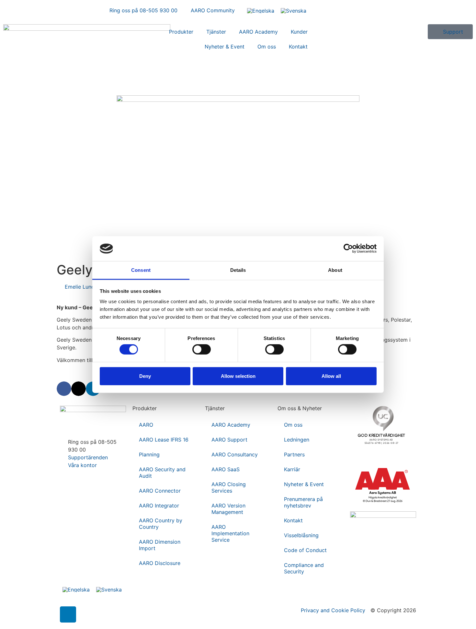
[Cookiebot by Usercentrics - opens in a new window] (348, 248)
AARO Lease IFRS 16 (163, 439)
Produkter (181, 31)
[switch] (201, 349)
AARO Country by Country (160, 523)
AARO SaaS (225, 469)
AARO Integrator (159, 505)
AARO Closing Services (228, 487)
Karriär (292, 469)
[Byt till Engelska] (261, 10)
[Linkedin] (68, 614)
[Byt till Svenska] (294, 10)
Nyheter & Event (224, 46)
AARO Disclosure (159, 563)
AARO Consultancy (234, 454)
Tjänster (216, 31)
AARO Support (229, 439)
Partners (294, 454)
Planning (149, 454)
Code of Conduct (305, 550)
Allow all (331, 375)
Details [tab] (238, 270)
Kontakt (298, 46)
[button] (64, 388)
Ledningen (296, 439)
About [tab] (335, 270)
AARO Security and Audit (162, 472)
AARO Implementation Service (230, 533)
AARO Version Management (228, 508)
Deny (145, 375)
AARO (146, 424)
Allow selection (238, 375)
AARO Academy (258, 31)
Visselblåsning (301, 535)
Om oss (266, 46)
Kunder (299, 31)
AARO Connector (160, 490)
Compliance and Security (304, 568)
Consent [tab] (141, 270)
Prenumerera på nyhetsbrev (303, 502)
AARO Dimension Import (159, 544)
